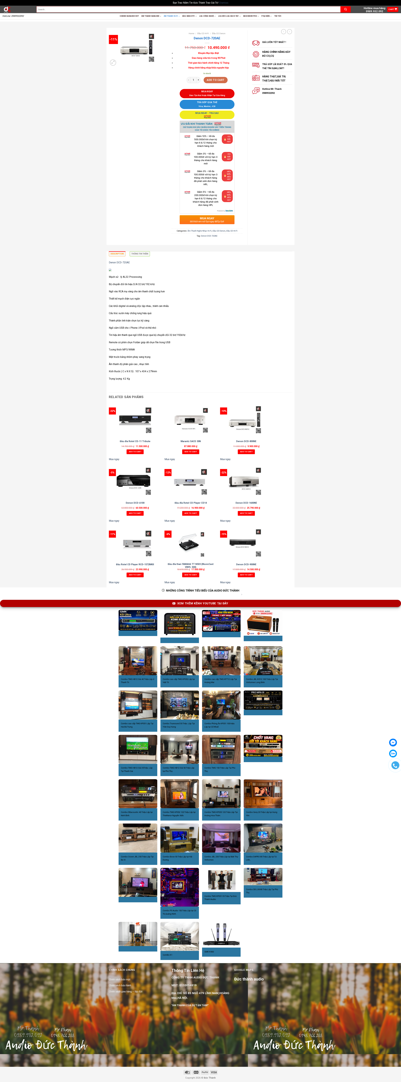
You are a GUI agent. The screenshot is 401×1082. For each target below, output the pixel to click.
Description (117, 254)
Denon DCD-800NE (246, 441)
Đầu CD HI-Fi (203, 33)
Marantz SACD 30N (191, 441)
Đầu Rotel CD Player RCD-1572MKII (135, 564)
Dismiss (223, 2)
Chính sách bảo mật (119, 979)
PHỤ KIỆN (265, 16)
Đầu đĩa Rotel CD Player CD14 (191, 503)
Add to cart (215, 79)
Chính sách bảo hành (120, 985)
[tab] (117, 254)
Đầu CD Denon (218, 33)
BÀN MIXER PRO (250, 16)
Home (191, 33)
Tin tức (277, 16)
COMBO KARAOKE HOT (129, 16)
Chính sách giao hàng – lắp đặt (125, 991)
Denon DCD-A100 (135, 503)
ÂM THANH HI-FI (171, 16)
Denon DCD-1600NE (246, 503)
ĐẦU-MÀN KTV (188, 16)
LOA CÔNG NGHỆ (206, 16)
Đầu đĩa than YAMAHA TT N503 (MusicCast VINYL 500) (191, 565)
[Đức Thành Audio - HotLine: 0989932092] (17, 9)
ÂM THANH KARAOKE (150, 16)
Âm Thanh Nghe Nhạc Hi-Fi (199, 231)
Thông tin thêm (139, 254)
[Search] (346, 9)
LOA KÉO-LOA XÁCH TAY (228, 16)
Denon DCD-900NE (246, 564)
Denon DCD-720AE (209, 236)
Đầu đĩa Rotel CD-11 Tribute (135, 441)
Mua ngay (114, 459)
